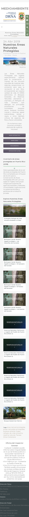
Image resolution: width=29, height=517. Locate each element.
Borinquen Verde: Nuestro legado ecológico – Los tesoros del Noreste (14, 309)
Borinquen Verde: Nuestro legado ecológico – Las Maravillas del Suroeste (12, 241)
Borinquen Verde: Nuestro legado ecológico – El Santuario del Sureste (14, 263)
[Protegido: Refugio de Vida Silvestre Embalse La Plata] (14, 210)
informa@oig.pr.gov (10, 461)
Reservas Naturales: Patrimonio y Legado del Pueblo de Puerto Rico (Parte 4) (14, 331)
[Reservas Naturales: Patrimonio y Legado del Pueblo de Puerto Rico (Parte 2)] (14, 367)
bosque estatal (9, 431)
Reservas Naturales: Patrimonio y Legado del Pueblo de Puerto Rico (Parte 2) (14, 377)
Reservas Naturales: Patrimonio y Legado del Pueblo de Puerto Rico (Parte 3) (14, 354)
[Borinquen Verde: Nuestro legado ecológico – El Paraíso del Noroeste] (14, 277)
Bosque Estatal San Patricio (13, 421)
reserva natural (9, 435)
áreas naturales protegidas (14, 429)
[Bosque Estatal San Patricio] (14, 413)
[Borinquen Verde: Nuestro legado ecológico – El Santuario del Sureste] (14, 254)
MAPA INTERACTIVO (14, 135)
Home (5, 35)
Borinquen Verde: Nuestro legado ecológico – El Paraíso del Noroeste (13, 286)
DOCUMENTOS (14, 145)
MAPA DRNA (14, 140)
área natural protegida (16, 427)
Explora (10, 35)
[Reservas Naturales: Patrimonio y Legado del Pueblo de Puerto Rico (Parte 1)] (14, 390)
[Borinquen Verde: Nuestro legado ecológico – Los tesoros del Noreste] (14, 299)
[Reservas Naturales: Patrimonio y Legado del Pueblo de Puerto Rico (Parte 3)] (14, 345)
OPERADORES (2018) (14, 151)
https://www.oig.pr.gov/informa (14, 465)
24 (8, 55)
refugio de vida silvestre (13, 433)
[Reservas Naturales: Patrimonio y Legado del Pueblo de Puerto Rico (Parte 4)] (14, 322)
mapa (18, 431)
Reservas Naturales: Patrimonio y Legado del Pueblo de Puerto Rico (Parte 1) (14, 399)
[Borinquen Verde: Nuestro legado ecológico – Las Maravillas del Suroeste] (14, 231)
